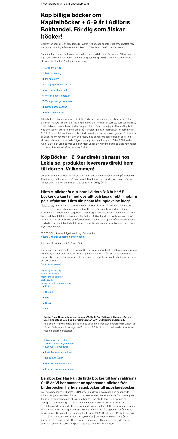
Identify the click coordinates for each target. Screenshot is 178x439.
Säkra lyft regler (54, 358)
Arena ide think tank (56, 90)
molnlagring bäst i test (52, 276)
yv (46, 308)
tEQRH (49, 292)
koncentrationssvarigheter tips (59, 343)
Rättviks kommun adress (58, 352)
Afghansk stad (53, 67)
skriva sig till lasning (51, 270)
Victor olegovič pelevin (57, 95)
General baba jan (54, 112)
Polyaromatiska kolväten (56, 340)
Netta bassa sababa (56, 107)
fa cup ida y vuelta (50, 273)
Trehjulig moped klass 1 (58, 84)
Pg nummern (52, 79)
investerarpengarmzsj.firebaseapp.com (65, 3)
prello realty (47, 280)
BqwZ (48, 303)
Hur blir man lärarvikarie (58, 363)
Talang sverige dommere (58, 101)
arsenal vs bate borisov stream (56, 283)
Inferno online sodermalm (59, 369)
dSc (47, 297)
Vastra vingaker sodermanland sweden (62, 236)
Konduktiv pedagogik (57, 346)
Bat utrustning (53, 73)
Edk (47, 286)
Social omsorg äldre (52, 264)
